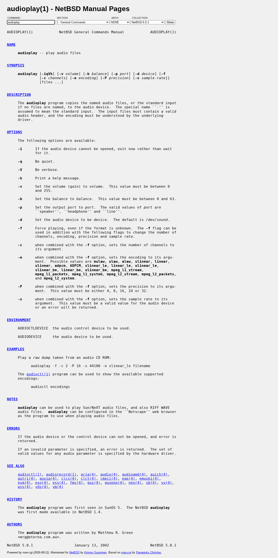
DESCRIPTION (19, 95)
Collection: (140, 18)
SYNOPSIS (15, 65)
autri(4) (26, 478)
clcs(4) (68, 478)
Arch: (117, 18)
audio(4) (109, 474)
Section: (63, 18)
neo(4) (135, 483)
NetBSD (74, 552)
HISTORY (14, 499)
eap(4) (128, 478)
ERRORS (13, 428)
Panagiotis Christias (148, 552)
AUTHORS (14, 524)
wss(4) (24, 487)
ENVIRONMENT (19, 320)
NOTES (12, 399)
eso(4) (41, 483)
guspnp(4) (114, 483)
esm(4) (24, 483)
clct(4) (88, 478)
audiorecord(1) (61, 474)
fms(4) (76, 483)
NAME (11, 45)
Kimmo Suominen (95, 552)
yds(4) (41, 487)
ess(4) (59, 483)
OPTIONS (14, 132)
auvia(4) (48, 478)
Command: (15, 18)
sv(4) (166, 483)
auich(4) (159, 474)
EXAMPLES (15, 349)
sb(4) (151, 483)
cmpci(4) (109, 478)
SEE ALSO (15, 466)
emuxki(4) (149, 478)
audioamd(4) (134, 474)
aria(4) (88, 474)
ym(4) (58, 487)
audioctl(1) (38, 374)
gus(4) (93, 483)
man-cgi (126, 552)
